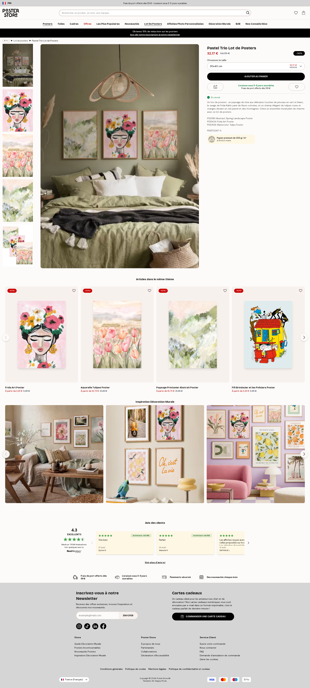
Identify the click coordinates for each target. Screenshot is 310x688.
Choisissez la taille (216, 60)
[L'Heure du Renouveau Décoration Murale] (54, 454)
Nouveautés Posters (85, 651)
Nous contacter (208, 647)
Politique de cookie (135, 669)
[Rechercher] (248, 13)
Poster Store (162, 678)
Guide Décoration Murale (87, 643)
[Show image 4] (18, 200)
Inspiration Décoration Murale (90, 655)
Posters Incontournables (87, 647)
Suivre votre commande (212, 643)
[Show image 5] (18, 245)
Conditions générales (111, 669)
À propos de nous (150, 643)
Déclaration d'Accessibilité (155, 655)
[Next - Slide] (304, 337)
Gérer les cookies (209, 659)
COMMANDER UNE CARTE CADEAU (206, 616)
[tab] (296, 13)
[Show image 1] (18, 65)
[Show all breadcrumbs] (6, 40)
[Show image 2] (18, 110)
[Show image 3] (18, 155)
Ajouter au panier (256, 76)
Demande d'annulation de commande (220, 655)
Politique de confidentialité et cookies (189, 669)
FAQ (202, 651)
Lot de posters (21, 40)
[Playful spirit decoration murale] (155, 454)
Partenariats (147, 647)
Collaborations (149, 651)
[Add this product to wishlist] (297, 87)
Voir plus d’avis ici (155, 562)
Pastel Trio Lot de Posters (45, 40)
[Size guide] (215, 87)
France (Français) (74, 679)
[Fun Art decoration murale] (256, 454)
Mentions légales (157, 669)
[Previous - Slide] (6, 337)
